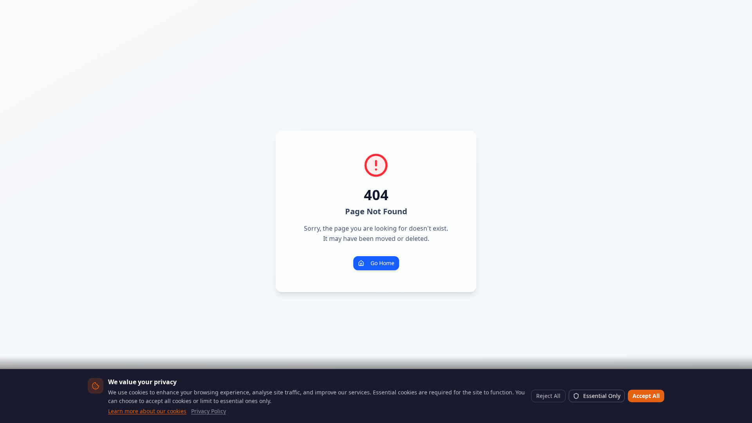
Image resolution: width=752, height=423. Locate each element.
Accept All (646, 396)
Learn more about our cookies (147, 411)
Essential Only (601, 396)
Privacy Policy (208, 411)
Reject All (548, 396)
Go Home (382, 263)
